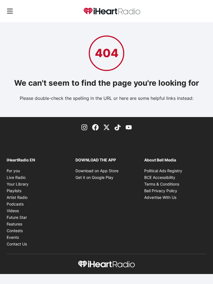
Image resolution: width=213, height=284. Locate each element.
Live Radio (16, 177)
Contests (15, 230)
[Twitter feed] (106, 127)
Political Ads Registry (163, 170)
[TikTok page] (117, 127)
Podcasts (15, 204)
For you (13, 170)
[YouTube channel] (128, 127)
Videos (13, 210)
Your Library (18, 184)
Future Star (17, 217)
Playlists (14, 190)
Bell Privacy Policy (160, 190)
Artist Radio (17, 197)
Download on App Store (96, 170)
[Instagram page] (84, 127)
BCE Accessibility (159, 177)
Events (13, 237)
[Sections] (10, 11)
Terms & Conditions (161, 184)
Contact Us (17, 244)
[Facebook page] (95, 127)
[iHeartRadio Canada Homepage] (112, 11)
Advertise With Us (160, 197)
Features (14, 224)
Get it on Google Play (94, 177)
